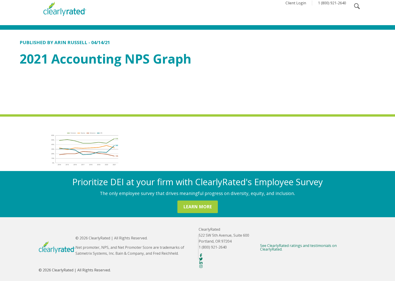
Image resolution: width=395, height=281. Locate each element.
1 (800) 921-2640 (332, 2)
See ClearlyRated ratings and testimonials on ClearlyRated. (298, 247)
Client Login (296, 2)
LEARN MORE (197, 206)
